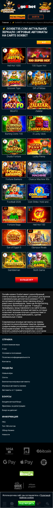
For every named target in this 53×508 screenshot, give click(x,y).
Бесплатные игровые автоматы (16, 382)
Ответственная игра (11, 345)
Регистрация (17, 17)
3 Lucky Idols (39, 133)
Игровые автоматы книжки (14, 386)
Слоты (5, 377)
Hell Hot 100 (39, 224)
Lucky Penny (39, 156)
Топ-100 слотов (9, 426)
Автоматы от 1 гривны (12, 390)
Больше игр (26, 280)
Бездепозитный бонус (11, 402)
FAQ (4, 422)
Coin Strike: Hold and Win (40, 202)
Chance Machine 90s (39, 179)
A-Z (44, 42)
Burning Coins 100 (14, 133)
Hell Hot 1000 (14, 65)
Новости (6, 434)
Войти (35, 17)
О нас (4, 349)
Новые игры (7, 373)
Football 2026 (14, 202)
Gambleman (14, 270)
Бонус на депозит (9, 410)
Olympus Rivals (39, 247)
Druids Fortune (14, 156)
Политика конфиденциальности (16, 357)
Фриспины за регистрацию (13, 406)
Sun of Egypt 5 (14, 247)
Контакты (6, 361)
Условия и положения (11, 353)
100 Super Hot (39, 65)
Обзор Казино (8, 430)
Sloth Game (39, 270)
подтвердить (26, 503)
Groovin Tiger (14, 88)
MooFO (14, 111)
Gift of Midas (39, 88)
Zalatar (39, 111)
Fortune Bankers (14, 179)
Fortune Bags (14, 224)
